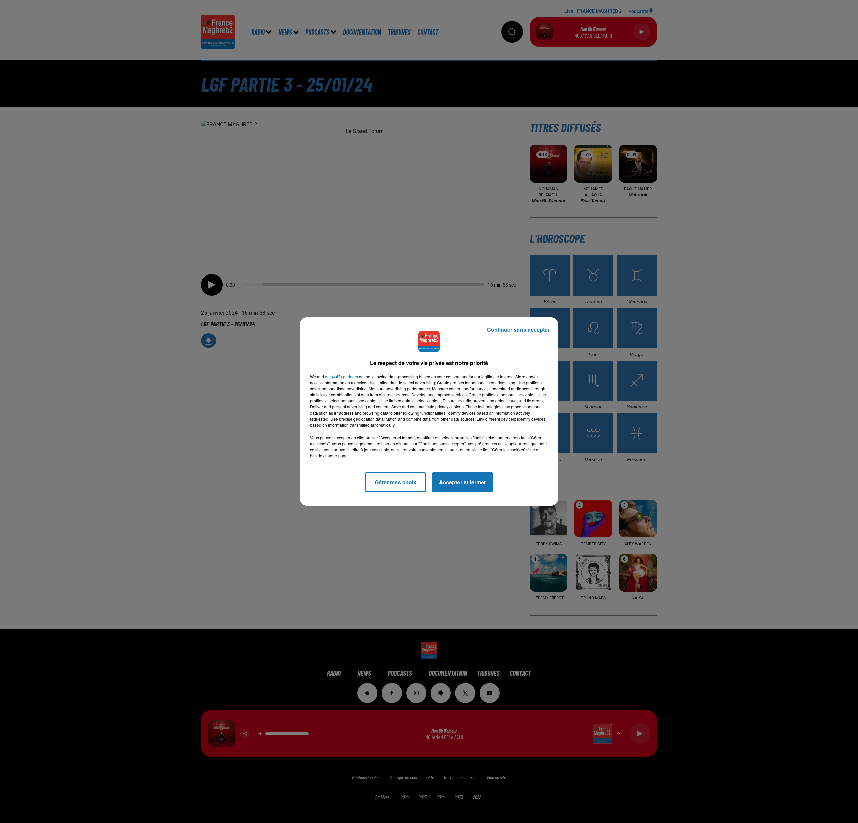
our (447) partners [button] (341, 376)
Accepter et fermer (462, 482)
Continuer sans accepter (518, 329)
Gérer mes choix (395, 482)
